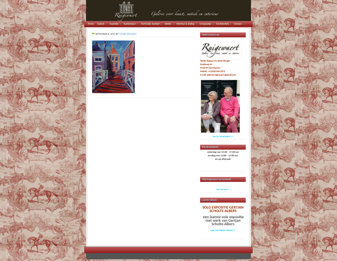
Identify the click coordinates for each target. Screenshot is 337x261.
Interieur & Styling (184, 24)
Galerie (99, 24)
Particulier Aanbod (149, 24)
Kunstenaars (129, 24)
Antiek (167, 24)
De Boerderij (221, 24)
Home (91, 24)
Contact (237, 24)
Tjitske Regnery (128, 34)
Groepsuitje (204, 24)
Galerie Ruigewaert (168, 10)
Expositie (113, 24)
